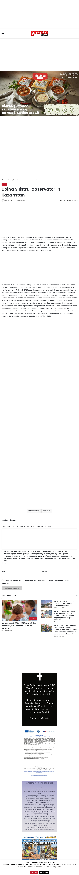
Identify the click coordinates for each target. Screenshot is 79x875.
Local (10, 180)
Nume (4, 563)
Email (4, 572)
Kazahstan (34, 511)
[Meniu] (3, 34)
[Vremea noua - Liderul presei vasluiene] (39, 33)
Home (5, 180)
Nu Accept (44, 872)
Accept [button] (34, 872)
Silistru (47, 511)
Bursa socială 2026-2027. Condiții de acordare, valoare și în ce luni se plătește (19, 626)
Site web (44, 572)
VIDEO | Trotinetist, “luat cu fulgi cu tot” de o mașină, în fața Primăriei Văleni (64, 603)
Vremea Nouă (9, 201)
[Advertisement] (39, 14)
